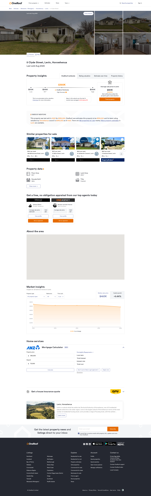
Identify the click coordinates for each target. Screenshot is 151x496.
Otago (48, 476)
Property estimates (76, 462)
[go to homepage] (15, 3)
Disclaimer (80, 372)
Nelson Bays (50, 464)
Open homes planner (96, 464)
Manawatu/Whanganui (33, 481)
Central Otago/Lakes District (55, 473)
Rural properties (75, 478)
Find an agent (74, 476)
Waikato (29, 464)
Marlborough (50, 462)
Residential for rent (76, 459)
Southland (50, 478)
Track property (88, 13)
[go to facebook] (87, 444)
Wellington (50, 459)
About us (84, 490)
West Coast (50, 467)
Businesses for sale (76, 473)
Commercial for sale (76, 467)
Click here (35, 100)
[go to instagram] (84, 444)
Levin (46, 8)
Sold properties (75, 464)
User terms (113, 490)
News (57, 3)
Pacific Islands (51, 481)
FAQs (118, 490)
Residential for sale (76, 456)
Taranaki (29, 478)
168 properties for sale (87, 120)
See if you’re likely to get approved (87, 370)
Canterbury (50, 470)
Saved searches (95, 462)
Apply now (106, 370)
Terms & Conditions (103, 490)
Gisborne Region (31, 470)
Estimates (47, 3)
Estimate (16, 8)
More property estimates (110, 120)
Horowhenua (39, 8)
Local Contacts (114, 470)
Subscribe (113, 429)
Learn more (61, 415)
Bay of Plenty (30, 462)
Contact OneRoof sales (116, 467)
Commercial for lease (77, 470)
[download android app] (110, 444)
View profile (38, 216)
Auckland (29, 459)
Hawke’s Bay (30, 476)
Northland (29, 456)
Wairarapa (50, 456)
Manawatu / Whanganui (27, 8)
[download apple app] (97, 444)
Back (10, 8)
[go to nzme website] (121, 444)
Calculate (50, 370)
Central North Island (32, 473)
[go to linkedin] (90, 444)
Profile (92, 456)
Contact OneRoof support (117, 464)
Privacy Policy (92, 490)
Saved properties (95, 459)
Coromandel (30, 467)
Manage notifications (96, 467)
